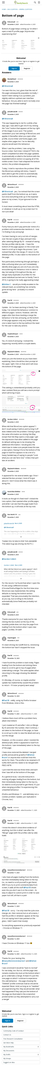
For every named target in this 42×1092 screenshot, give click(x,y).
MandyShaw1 (12, 79)
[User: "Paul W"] (4, 221)
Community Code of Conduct (13, 1031)
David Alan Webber (14, 492)
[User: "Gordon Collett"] (4, 420)
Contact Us (7, 1035)
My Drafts (21, 1054)
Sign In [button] (14, 68)
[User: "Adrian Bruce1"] (4, 185)
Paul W (10, 220)
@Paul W (5, 700)
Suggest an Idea (9, 1062)
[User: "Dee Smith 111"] (4, 515)
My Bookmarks (21, 1047)
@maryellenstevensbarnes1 (13, 961)
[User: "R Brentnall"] (4, 23)
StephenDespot (13, 334)
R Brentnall (11, 22)
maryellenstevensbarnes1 (17, 870)
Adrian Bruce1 (12, 184)
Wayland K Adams (14, 352)
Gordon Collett (13, 419)
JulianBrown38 (12, 112)
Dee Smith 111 (12, 514)
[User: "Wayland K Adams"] (4, 352)
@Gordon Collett (9, 559)
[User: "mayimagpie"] (4, 639)
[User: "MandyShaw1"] (4, 80)
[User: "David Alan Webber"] (4, 492)
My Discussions (8, 1051)
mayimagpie (12, 638)
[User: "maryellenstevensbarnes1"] (4, 871)
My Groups (7, 1058)
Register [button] (27, 68)
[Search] (35, 2)
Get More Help (8, 1043)
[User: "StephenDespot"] (4, 335)
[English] (21, 2)
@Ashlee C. (6, 284)
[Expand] (21, 537)
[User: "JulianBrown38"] (4, 112)
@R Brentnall (7, 86)
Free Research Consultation (13, 1039)
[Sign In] (39, 2)
